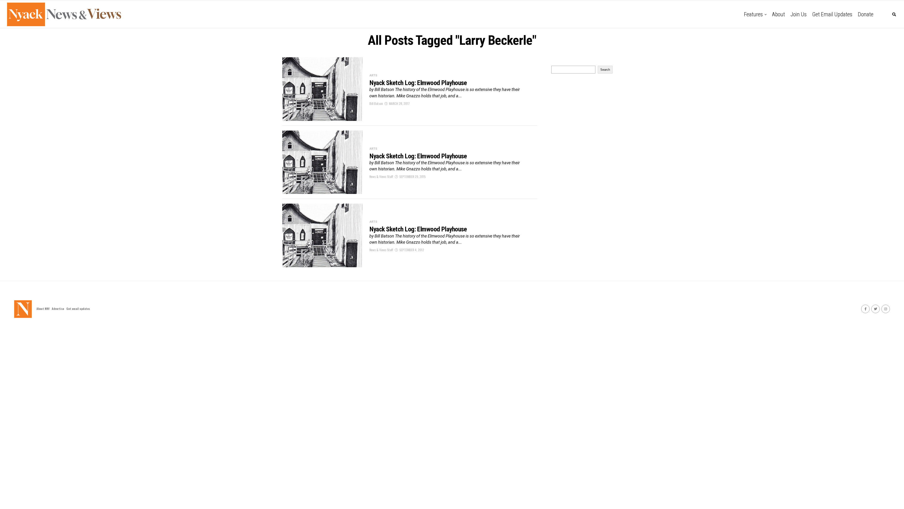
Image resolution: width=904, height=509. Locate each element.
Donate (865, 14)
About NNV (42, 309)
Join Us (799, 14)
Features (753, 14)
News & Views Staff (381, 176)
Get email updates (832, 14)
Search (605, 69)
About (778, 14)
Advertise (58, 309)
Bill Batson (376, 103)
